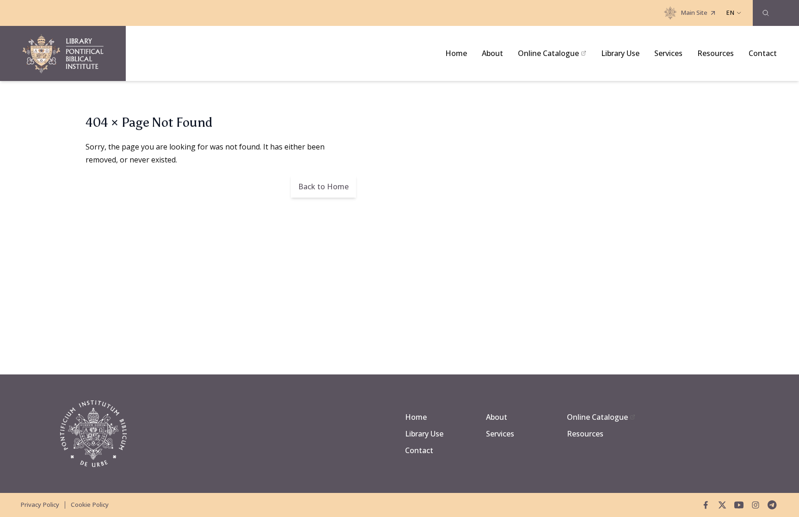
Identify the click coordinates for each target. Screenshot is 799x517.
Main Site (694, 12)
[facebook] (705, 505)
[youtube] (739, 505)
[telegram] (772, 505)
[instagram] (755, 505)
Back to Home (323, 186)
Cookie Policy (90, 504)
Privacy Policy (39, 504)
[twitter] (722, 505)
